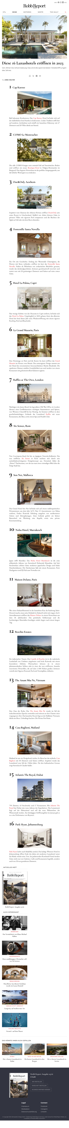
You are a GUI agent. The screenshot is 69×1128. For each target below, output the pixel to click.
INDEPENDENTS (14, 956)
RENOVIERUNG (15, 981)
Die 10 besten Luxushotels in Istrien (56, 1060)
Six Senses (26, 458)
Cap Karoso (37, 118)
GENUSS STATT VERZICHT (14, 1006)
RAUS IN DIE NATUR (34, 1056)
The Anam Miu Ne (37, 711)
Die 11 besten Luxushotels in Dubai (12, 1060)
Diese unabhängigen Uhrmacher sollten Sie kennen (14, 960)
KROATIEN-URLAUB (56, 1056)
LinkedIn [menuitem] (44, 1111)
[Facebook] (58, 2)
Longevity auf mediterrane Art (14, 1009)
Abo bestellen (37, 1081)
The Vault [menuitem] (54, 12)
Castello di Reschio (38, 659)
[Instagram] (61, 2)
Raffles (48, 414)
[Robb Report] (34, 5)
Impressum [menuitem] (25, 1106)
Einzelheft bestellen (39, 1085)
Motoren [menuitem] (27, 12)
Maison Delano (35, 615)
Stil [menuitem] (4, 12)
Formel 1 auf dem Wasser (14, 1031)
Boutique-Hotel (33, 168)
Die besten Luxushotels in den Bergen (34, 1060)
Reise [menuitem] (14, 12)
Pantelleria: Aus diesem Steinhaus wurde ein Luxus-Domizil (15, 985)
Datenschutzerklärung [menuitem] (29, 1111)
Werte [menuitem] (40, 12)
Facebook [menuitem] (44, 1106)
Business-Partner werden (41, 1089)
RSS (65, 2)
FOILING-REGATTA (15, 1028)
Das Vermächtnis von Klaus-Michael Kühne (15, 935)
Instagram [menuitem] (44, 1109)
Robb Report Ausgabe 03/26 (14, 907)
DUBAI (12, 1056)
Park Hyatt (13, 851)
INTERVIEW (14, 931)
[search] (65, 12)
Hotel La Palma (18, 316)
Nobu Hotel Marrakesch (40, 560)
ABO (55, 2)
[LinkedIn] (63, 2)
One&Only (52, 212)
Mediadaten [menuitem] (25, 1109)
